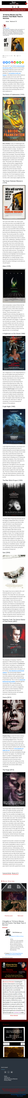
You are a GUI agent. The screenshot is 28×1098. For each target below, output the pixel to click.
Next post (20, 915)
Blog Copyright (20, 1096)
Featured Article (7, 873)
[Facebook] (4, 62)
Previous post (9, 915)
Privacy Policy (7, 1080)
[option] (14, 1034)
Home (5, 1076)
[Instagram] (12, 62)
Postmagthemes (14, 1091)
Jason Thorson (12, 1037)
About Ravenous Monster (11, 1079)
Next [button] (22, 1044)
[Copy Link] (23, 62)
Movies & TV (15, 873)
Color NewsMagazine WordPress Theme (13, 1090)
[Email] (20, 62)
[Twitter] (9, 62)
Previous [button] (6, 1044)
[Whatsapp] (17, 62)
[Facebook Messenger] (6, 62)
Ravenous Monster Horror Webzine (18, 1094)
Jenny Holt (6, 28)
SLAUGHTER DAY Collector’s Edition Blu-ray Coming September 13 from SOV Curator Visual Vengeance (14, 1032)
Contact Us (7, 1077)
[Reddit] (15, 62)
